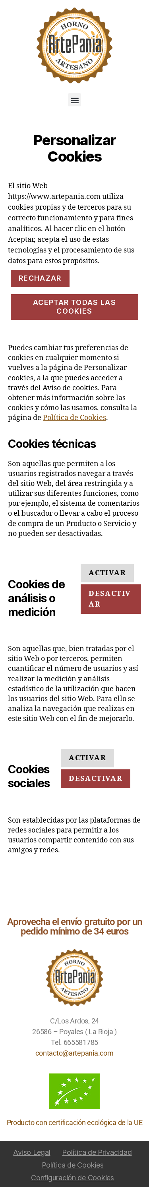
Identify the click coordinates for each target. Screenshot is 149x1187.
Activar (107, 573)
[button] (74, 99)
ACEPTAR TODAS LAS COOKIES (74, 307)
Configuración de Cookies (72, 1178)
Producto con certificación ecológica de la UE (75, 1122)
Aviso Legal (31, 1152)
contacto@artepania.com (74, 1053)
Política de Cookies (74, 417)
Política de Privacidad (97, 1152)
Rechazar (40, 278)
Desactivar (110, 599)
